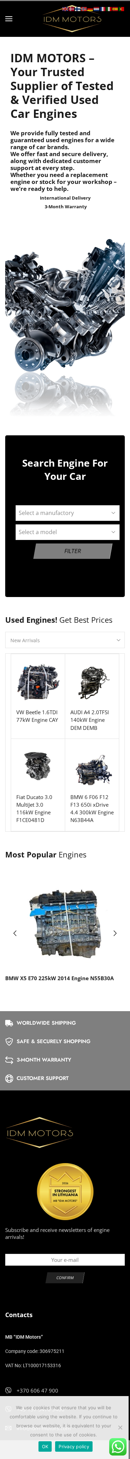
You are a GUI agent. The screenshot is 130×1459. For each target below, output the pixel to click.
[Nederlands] (97, 8)
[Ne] (119, 1427)
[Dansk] (72, 8)
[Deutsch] (90, 8)
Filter (73, 551)
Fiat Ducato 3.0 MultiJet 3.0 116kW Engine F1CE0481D (34, 808)
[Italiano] (109, 8)
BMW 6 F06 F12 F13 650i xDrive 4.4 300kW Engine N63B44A (92, 808)
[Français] (103, 8)
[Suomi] (78, 8)
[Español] (115, 8)
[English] (65, 8)
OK (45, 1446)
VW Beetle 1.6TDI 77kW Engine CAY (37, 716)
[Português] (122, 8)
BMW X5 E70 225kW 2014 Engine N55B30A (59, 978)
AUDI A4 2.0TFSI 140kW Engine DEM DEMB (89, 720)
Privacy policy (74, 1446)
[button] (9, 19)
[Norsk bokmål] (84, 8)
